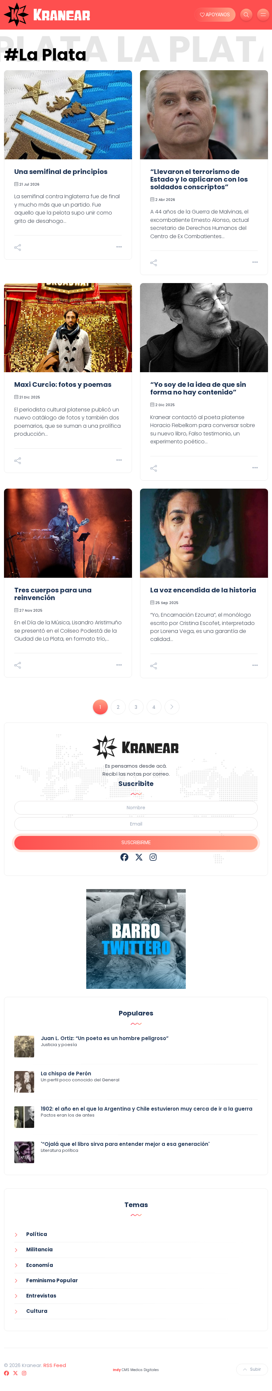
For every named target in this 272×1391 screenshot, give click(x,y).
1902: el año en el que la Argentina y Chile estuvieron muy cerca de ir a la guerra (146, 1108)
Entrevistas (41, 1295)
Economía (39, 1265)
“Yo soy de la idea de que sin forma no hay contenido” (198, 388)
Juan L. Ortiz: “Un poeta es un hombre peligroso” (105, 1038)
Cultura (36, 1311)
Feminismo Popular (52, 1280)
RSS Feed (54, 1365)
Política (36, 1234)
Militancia (39, 1249)
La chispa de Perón (66, 1073)
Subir (255, 1369)
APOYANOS (217, 14)
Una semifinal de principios (60, 171)
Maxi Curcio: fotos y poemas (62, 384)
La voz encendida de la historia (203, 590)
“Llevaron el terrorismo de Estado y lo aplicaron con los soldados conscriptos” (199, 179)
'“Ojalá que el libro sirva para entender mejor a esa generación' (125, 1144)
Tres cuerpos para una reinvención (53, 593)
